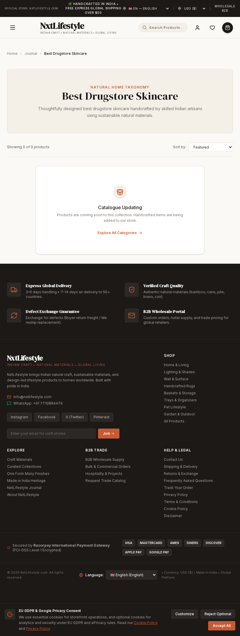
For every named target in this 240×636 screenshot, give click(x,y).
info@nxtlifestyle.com (32, 397)
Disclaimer (173, 516)
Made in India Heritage (26, 480)
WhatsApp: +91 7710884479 (38, 403)
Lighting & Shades (179, 372)
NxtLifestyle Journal (24, 487)
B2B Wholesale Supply (104, 459)
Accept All (222, 625)
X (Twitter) (75, 417)
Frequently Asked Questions (188, 480)
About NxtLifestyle (23, 494)
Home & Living (176, 365)
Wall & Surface (176, 379)
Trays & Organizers (180, 400)
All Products (174, 421)
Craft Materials (19, 459)
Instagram (19, 417)
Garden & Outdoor (179, 414)
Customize (184, 614)
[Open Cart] (227, 27)
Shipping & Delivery (181, 466)
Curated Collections (24, 466)
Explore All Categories (117, 233)
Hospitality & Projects (103, 473)
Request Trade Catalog (105, 480)
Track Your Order (178, 487)
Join (106, 433)
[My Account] (197, 28)
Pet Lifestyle (175, 407)
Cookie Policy (176, 509)
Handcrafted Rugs (179, 386)
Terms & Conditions (181, 501)
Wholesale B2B (225, 8)
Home (12, 53)
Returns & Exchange (181, 473)
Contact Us (173, 459)
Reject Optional (218, 614)
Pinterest (101, 417)
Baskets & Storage (180, 393)
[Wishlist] (212, 28)
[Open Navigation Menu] (12, 27)
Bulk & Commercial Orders (108, 466)
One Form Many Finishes (28, 473)
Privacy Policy (176, 494)
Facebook (47, 417)
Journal (31, 53)
